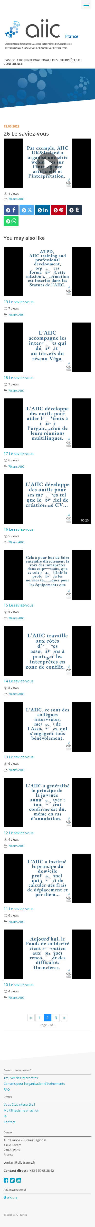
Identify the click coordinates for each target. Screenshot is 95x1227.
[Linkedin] (42, 210)
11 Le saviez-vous (18, 908)
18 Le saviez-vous (18, 377)
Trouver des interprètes (21, 1078)
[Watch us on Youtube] (18, 1180)
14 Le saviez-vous (18, 681)
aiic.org (11, 1197)
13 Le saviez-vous (18, 757)
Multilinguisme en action (21, 1110)
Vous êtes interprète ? (19, 1104)
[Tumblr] (74, 210)
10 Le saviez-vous (18, 984)
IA (5, 1116)
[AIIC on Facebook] (6, 1180)
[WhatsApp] (11, 221)
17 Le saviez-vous (18, 453)
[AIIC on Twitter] (12, 1180)
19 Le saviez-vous (18, 301)
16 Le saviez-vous (18, 529)
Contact (9, 1122)
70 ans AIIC (16, 199)
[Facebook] (11, 210)
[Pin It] (58, 210)
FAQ (7, 1089)
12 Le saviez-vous (18, 832)
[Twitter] (26, 210)
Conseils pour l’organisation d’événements (34, 1083)
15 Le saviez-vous (18, 605)
